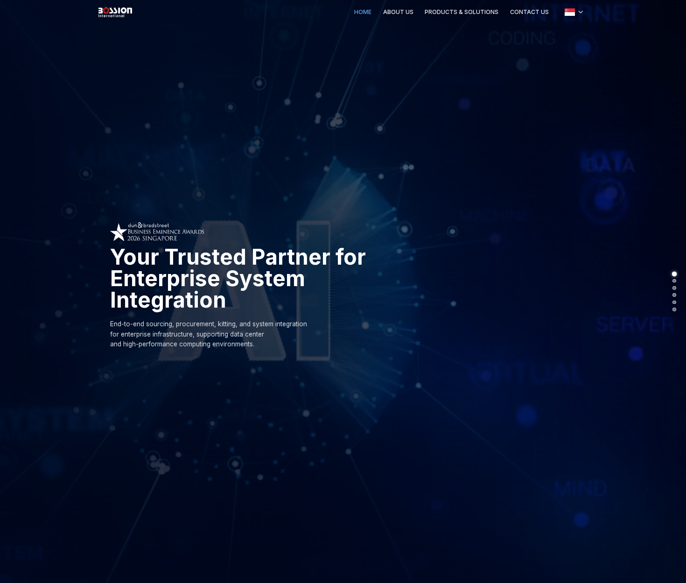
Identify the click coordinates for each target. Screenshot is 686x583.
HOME (362, 11)
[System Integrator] (674, 288)
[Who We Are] (674, 281)
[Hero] (674, 273)
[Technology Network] (674, 302)
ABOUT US (398, 11)
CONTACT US (529, 11)
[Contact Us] (674, 309)
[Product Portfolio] (674, 295)
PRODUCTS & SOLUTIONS (461, 11)
